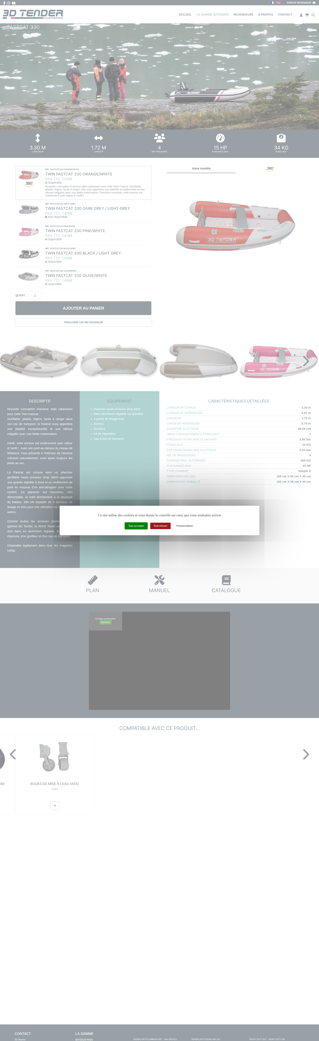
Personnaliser (184, 525)
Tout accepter (136, 525)
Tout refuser (160, 525)
